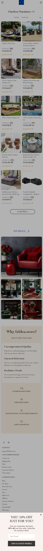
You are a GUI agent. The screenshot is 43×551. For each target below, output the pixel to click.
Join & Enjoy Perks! (21, 544)
